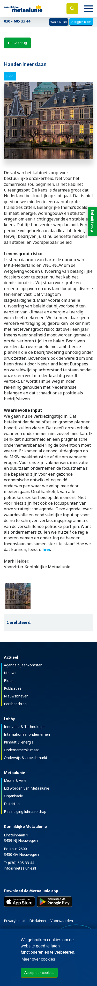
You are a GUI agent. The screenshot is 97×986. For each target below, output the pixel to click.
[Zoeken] (72, 8)
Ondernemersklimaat (21, 749)
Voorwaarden (61, 920)
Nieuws (10, 672)
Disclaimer (38, 920)
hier (46, 549)
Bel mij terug (92, 221)
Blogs (8, 680)
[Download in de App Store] (19, 901)
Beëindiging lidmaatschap (25, 811)
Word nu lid (58, 22)
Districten (12, 803)
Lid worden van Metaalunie (26, 788)
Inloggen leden (81, 22)
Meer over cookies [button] (38, 959)
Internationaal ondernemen (27, 734)
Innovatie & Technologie (24, 726)
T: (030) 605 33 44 (19, 862)
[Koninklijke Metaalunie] (32, 8)
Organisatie (13, 795)
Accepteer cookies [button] (39, 972)
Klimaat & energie (19, 742)
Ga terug (19, 42)
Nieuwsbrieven (16, 696)
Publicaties (12, 688)
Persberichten (15, 703)
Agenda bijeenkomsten (23, 665)
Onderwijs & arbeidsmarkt (25, 757)
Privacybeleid (14, 920)
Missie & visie (15, 780)
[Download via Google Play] (54, 901)
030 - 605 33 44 (17, 21)
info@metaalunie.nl (20, 868)
